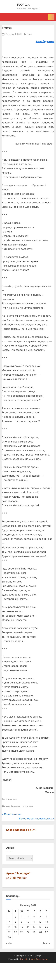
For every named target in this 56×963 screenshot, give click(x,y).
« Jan (9, 943)
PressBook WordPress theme (34, 959)
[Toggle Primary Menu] (51, 17)
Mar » (46, 943)
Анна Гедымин (12, 806)
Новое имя (11, 799)
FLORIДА (23, 4)
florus (29, 34)
